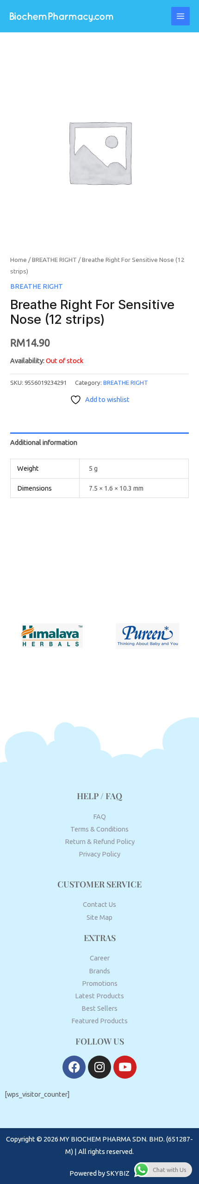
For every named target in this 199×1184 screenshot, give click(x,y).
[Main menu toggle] (180, 16)
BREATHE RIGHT (54, 259)
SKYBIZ (118, 1173)
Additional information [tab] (43, 442)
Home (18, 259)
